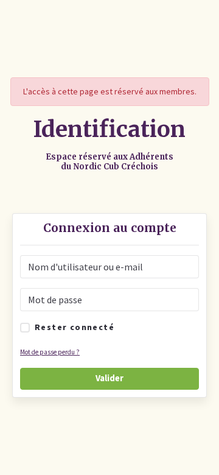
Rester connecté (74, 327)
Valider (109, 378)
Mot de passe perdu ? (50, 352)
